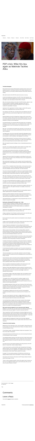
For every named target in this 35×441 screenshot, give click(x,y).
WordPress (32, 404)
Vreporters (3, 35)
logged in (9, 399)
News (12, 383)
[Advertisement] (17, 6)
